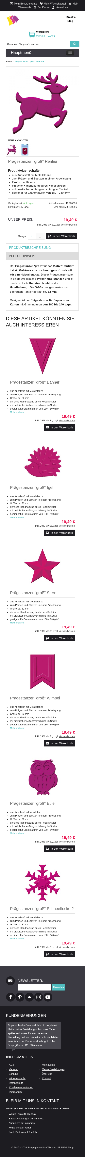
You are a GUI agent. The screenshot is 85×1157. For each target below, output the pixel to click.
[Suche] (74, 44)
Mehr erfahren (17, 412)
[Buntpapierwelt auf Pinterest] (20, 994)
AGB (11, 1064)
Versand (13, 1069)
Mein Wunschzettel (55, 3)
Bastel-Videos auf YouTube (23, 1132)
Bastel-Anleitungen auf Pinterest (26, 1118)
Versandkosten (69, 224)
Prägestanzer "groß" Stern (33, 593)
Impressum (15, 1091)
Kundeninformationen (21, 1087)
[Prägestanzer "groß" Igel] (42, 461)
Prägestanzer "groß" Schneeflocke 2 (42, 908)
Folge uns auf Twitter (20, 1127)
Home (9, 61)
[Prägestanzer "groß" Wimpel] (42, 672)
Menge (22, 236)
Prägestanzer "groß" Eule (32, 803)
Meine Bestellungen (53, 1069)
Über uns (47, 1073)
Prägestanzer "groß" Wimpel (35, 698)
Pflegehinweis (22, 256)
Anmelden (62, 7)
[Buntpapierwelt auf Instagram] (38, 994)
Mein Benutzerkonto (25, 3)
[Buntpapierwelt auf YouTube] (48, 994)
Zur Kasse (43, 7)
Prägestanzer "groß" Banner (35, 382)
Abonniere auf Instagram (22, 1123)
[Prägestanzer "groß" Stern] (42, 566)
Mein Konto (48, 1064)
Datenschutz (16, 1082)
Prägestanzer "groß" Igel (31, 487)
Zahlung (13, 1073)
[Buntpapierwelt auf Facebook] (10, 994)
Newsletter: (30, 981)
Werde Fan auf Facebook (22, 1114)
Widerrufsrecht (17, 1078)
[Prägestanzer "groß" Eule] (42, 777)
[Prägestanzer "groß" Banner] (42, 356)
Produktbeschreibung (30, 247)
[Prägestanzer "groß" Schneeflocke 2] (42, 882)
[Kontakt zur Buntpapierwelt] (29, 994)
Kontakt (46, 1078)
